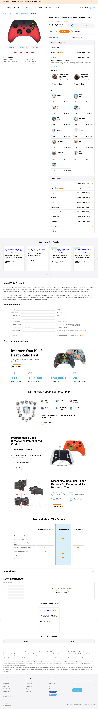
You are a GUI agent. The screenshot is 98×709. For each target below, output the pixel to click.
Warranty (28, 691)
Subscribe (77, 690)
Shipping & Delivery (30, 688)
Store (4, 694)
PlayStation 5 (6, 686)
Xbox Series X (6, 688)
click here (81, 335)
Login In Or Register (62, 592)
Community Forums (31, 681)
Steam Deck (6, 683)
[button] (46, 274)
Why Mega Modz (53, 681)
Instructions (29, 686)
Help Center (48, 7)
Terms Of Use (86, 704)
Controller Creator (7, 681)
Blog (34, 7)
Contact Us (51, 688)
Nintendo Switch (7, 691)
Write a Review (67, 21)
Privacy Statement (78, 704)
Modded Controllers (8, 696)
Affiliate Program (53, 683)
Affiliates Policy (69, 704)
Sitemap (93, 704)
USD (56, 7)
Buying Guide (29, 683)
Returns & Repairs (30, 694)
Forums (40, 7)
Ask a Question (54, 66)
